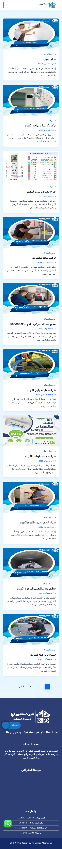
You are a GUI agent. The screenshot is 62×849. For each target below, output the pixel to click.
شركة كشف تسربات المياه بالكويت (38, 522)
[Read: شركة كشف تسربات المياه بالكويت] (31, 497)
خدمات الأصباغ (50, 54)
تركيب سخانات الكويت (44, 257)
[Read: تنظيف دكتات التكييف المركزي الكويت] (31, 563)
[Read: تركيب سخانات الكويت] (31, 232)
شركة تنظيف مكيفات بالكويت (40, 456)
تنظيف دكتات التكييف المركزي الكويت (36, 588)
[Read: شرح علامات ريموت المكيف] (31, 166)
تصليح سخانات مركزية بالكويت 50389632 (33, 324)
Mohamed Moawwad (41, 843)
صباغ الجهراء (49, 59)
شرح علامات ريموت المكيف (41, 191)
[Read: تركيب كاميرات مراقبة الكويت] (31, 100)
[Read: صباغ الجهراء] (31, 34)
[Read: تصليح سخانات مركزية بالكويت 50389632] (31, 298)
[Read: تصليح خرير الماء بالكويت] (31, 629)
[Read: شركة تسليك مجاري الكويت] (31, 364)
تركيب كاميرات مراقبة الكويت (40, 125)
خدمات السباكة (50, 253)
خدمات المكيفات (49, 451)
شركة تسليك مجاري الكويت (41, 390)
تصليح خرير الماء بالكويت (43, 654)
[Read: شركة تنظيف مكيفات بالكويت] (31, 431)
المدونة (53, 120)
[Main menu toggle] (6, 5)
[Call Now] (5, 725)
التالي (20, 686)
